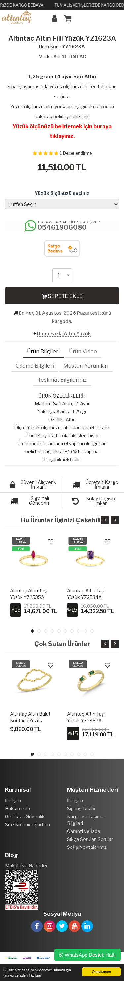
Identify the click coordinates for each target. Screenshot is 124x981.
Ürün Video (83, 351)
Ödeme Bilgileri (35, 366)
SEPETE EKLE (65, 296)
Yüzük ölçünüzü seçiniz (62, 193)
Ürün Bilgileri (43, 351)
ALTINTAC (73, 56)
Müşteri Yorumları (85, 366)
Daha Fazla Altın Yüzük (64, 333)
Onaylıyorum (101, 971)
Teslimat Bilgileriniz (62, 380)
